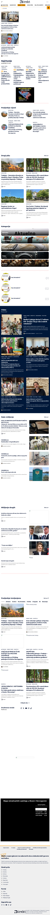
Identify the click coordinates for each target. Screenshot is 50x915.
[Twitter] (23, 708)
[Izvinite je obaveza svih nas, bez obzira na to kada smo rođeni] (39, 517)
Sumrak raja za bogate (7, 561)
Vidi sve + (46, 155)
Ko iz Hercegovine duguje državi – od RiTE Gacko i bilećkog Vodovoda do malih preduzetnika (6, 78)
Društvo (10, 23)
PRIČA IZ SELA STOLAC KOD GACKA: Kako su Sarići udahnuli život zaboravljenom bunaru (43, 76)
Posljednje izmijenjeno (11, 598)
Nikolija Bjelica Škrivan (7, 30)
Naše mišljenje (7, 240)
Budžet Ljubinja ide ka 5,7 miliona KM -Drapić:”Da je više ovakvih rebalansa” (35, 321)
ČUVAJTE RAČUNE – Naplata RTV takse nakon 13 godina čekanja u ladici (31, 74)
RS (39, 601)
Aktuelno (3, 45)
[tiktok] (31, 708)
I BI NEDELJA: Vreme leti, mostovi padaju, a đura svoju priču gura (14, 455)
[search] (44, 2)
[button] (48, 7)
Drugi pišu (10, 110)
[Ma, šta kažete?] (5, 277)
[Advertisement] (25, 143)
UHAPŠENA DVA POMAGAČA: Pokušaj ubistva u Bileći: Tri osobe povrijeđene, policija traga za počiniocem (19, 77)
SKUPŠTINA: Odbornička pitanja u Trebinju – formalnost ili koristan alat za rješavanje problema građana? (37, 654)
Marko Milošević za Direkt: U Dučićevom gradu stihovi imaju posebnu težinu (37, 400)
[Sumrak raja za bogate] (39, 564)
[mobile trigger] (2, 1)
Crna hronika (17, 67)
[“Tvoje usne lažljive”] (39, 548)
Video (39, 66)
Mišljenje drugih (7, 248)
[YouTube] (26, 708)
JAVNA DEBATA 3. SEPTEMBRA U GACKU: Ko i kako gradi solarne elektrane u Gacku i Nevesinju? (39, 128)
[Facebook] (21, 708)
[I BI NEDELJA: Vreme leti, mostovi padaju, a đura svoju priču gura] (39, 458)
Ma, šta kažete (21, 601)
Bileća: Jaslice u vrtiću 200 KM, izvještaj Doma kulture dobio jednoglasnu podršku (37, 360)
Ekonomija (4, 69)
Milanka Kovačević (7, 446)
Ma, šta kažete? (15, 277)
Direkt (4, 186)
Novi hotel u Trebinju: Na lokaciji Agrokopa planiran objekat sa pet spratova (37, 208)
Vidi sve (45, 598)
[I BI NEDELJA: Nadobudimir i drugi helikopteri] (39, 443)
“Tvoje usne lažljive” (7, 545)
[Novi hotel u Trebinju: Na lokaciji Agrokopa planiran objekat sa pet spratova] (37, 196)
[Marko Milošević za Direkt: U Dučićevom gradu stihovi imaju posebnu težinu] (37, 387)
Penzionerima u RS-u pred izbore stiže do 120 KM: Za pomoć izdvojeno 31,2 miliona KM (37, 177)
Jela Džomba (5, 55)
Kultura (35, 396)
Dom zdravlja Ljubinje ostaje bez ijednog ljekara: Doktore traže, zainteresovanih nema (9, 27)
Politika (4, 264)
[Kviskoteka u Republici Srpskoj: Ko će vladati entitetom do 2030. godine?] (39, 532)
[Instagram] (29, 708)
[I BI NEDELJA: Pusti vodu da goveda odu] (39, 474)
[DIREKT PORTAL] (25, 2)
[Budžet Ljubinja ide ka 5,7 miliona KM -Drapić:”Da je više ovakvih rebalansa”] (11, 324)
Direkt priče (4, 23)
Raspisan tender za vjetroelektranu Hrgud (8, 207)
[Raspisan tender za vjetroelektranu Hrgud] (12, 196)
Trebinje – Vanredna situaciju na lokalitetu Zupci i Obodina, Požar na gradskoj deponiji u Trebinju (12, 177)
